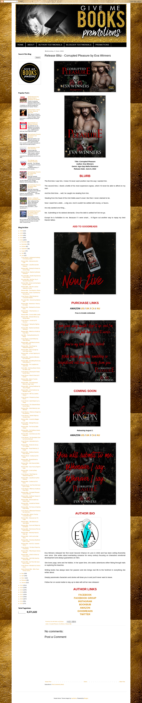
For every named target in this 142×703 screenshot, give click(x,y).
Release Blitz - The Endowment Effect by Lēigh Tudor (29, 383)
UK (87, 308)
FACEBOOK (85, 595)
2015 (21, 599)
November (24, 244)
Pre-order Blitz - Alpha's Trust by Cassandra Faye (29, 515)
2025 (21, 233)
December (24, 242)
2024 (21, 235)
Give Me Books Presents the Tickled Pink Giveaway (34, 173)
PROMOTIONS (102, 45)
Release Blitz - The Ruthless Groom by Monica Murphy (30, 431)
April (22, 575)
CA (93, 308)
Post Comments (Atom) (58, 684)
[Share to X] (71, 622)
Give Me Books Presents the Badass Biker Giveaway (34, 186)
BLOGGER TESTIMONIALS (78, 45)
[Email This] (68, 622)
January (23, 582)
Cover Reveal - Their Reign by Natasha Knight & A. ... (29, 474)
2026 (21, 231)
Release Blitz (68, 623)
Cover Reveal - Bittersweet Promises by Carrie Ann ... (30, 511)
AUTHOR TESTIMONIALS (50, 45)
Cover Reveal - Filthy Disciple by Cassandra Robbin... (29, 297)
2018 (21, 592)
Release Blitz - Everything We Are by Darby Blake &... (30, 361)
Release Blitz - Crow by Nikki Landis (30, 314)
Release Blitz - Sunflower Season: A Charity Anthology (30, 496)
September (24, 248)
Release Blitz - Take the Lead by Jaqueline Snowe (29, 287)
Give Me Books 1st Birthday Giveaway (33, 123)
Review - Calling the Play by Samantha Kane (34, 198)
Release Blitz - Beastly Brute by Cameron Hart (29, 460)
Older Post (122, 681)
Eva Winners (62, 623)
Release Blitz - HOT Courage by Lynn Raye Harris (29, 350)
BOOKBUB (85, 604)
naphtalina (74, 698)
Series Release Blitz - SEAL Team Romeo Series (30, 570)
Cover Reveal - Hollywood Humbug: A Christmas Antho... (30, 258)
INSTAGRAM (85, 601)
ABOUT (31, 45)
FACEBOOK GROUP (85, 598)
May (22, 573)
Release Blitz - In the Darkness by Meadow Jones (30, 390)
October (23, 246)
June (22, 255)
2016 (21, 596)
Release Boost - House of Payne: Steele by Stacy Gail (34, 111)
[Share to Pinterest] (75, 622)
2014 (21, 601)
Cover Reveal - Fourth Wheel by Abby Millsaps (29, 339)
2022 (21, 240)
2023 (21, 237)
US (82, 308)
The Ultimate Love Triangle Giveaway (33, 161)
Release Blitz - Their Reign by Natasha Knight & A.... (29, 346)
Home (85, 681)
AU (98, 308)
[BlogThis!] (70, 622)
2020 (21, 587)
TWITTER (85, 614)
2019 (21, 590)
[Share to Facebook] (73, 622)
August (23, 251)
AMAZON (85, 607)
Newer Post (48, 681)
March (23, 578)
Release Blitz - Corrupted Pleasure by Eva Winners (30, 493)
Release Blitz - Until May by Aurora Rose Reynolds (30, 343)
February (23, 580)
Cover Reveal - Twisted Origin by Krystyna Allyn (29, 416)
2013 (21, 603)
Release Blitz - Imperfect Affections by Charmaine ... (30, 357)
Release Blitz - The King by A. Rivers (30, 290)
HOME (20, 45)
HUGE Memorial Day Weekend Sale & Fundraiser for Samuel (33, 98)
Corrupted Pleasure (53, 623)
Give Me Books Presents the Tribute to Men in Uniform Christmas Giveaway (34, 213)
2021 (21, 585)
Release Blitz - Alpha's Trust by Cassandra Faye (29, 379)
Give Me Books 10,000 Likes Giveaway (34, 148)
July (22, 253)
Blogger (86, 698)
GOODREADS (85, 611)
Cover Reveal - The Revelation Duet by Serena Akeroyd (30, 438)
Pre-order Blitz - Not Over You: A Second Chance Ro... (29, 280)
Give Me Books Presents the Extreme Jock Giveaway (34, 136)
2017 (21, 594)
